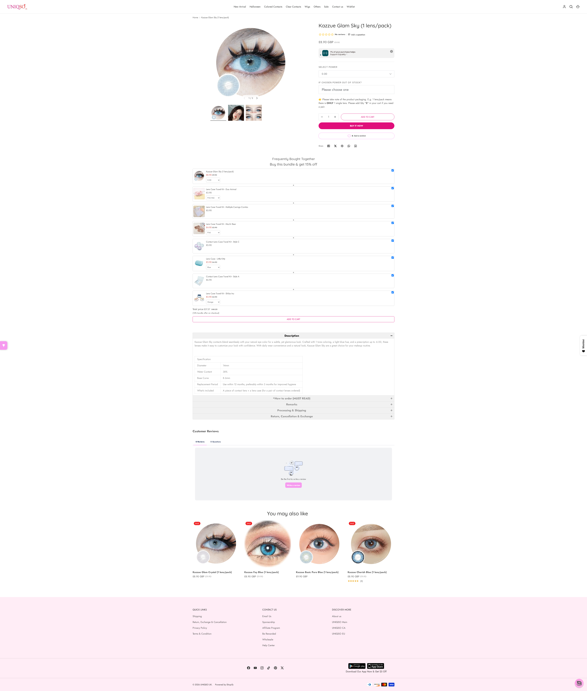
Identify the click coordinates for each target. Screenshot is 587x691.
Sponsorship (268, 622)
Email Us (266, 616)
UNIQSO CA (338, 628)
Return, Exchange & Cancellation (210, 622)
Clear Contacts (293, 6)
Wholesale (267, 639)
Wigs (307, 6)
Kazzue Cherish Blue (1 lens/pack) (367, 572)
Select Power (328, 67)
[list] (250, 62)
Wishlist (351, 6)
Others (317, 6)
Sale (326, 6)
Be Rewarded (269, 633)
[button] (293, 336)
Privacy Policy (200, 628)
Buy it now (356, 125)
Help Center (268, 645)
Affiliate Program (271, 628)
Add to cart (367, 116)
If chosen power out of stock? (340, 82)
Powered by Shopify (224, 684)
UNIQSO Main (339, 622)
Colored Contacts (273, 6)
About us (336, 616)
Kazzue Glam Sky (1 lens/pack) (215, 17)
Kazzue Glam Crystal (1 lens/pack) (212, 572)
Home (195, 17)
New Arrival (240, 6)
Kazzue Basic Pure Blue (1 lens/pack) (317, 572)
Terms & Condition (202, 633)
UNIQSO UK (206, 684)
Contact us (337, 6)
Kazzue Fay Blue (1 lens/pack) (261, 572)
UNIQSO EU (338, 633)
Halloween (255, 6)
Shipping (197, 616)
